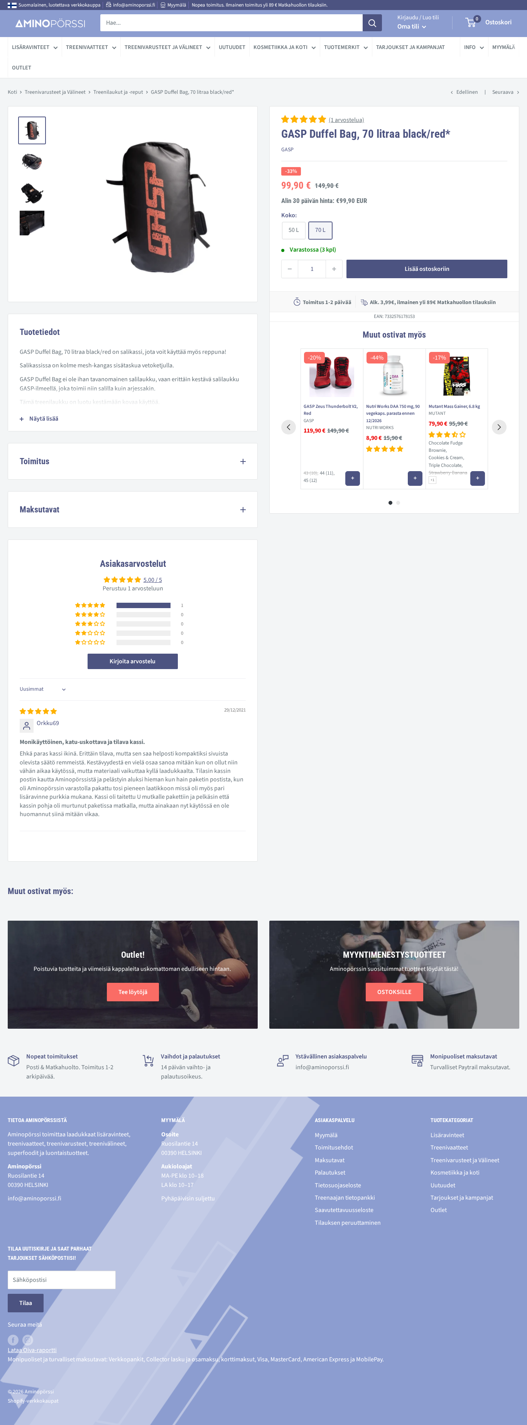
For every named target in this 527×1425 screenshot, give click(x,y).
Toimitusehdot (334, 1147)
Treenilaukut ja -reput (118, 92)
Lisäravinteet (30, 47)
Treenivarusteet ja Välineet (163, 47)
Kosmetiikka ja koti (280, 47)
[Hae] (372, 22)
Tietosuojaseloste (338, 1185)
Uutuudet (232, 47)
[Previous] (288, 427)
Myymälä (176, 5)
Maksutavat (330, 1160)
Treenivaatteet (87, 47)
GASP (287, 150)
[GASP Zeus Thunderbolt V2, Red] (332, 374)
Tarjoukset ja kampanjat (410, 47)
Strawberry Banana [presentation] (448, 473)
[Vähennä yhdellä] (290, 269)
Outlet (21, 68)
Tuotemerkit (342, 47)
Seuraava (502, 92)
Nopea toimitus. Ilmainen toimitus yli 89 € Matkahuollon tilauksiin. (260, 5)
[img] (38, 711)
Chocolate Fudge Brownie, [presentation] (446, 447)
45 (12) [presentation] (310, 480)
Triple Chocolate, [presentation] (446, 465)
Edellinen (467, 92)
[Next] (499, 427)
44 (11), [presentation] (327, 473)
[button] (304, 120)
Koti (12, 92)
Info (470, 47)
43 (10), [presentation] (311, 473)
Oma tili (408, 26)
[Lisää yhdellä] (334, 269)
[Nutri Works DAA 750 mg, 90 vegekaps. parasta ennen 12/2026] (394, 374)
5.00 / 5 (153, 580)
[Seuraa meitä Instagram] (27, 1340)
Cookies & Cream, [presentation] (446, 457)
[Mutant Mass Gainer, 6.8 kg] (457, 374)
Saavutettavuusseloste (344, 1210)
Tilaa (25, 1303)
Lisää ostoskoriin (427, 269)
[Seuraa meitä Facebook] (13, 1340)
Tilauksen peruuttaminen (348, 1223)
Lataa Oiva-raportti (32, 1350)
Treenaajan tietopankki (345, 1197)
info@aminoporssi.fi (134, 5)
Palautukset (330, 1172)
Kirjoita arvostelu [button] (132, 661)
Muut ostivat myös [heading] (394, 335)
